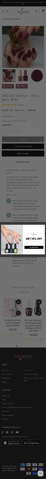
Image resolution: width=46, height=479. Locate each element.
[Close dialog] (43, 226)
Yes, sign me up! (34, 247)
